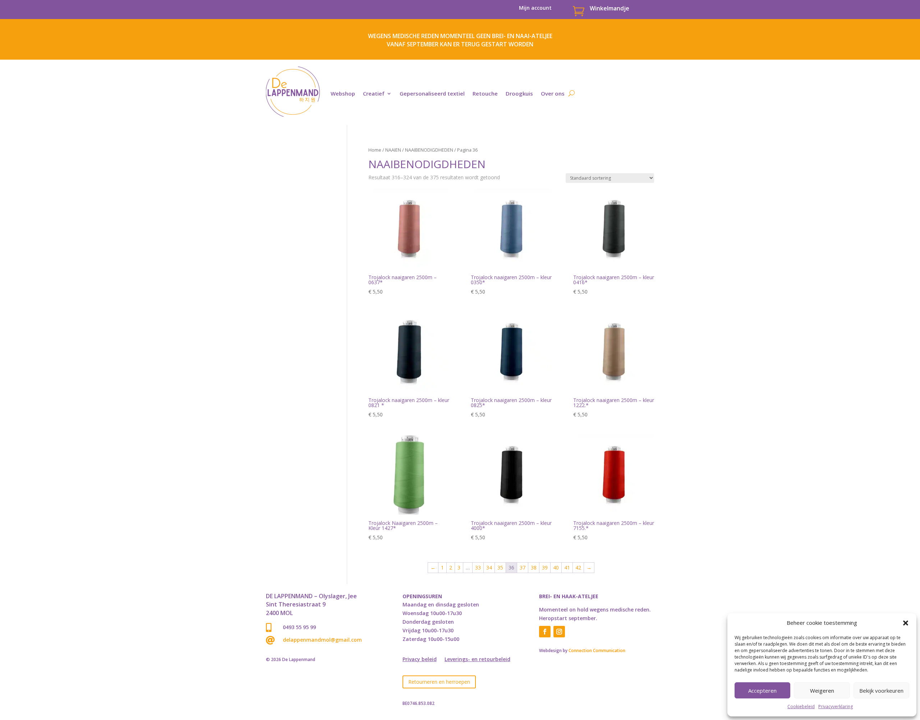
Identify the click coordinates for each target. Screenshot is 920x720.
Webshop (343, 93)
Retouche (485, 93)
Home (374, 150)
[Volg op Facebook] (545, 631)
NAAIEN (393, 150)
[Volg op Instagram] (559, 631)
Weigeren (822, 690)
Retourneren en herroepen (439, 681)
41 (567, 567)
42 (578, 567)
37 (522, 567)
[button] (905, 623)
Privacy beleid (419, 660)
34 (489, 567)
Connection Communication (597, 650)
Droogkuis (519, 93)
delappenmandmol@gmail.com (322, 639)
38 (534, 567)
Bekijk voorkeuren (881, 690)
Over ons (553, 93)
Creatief (374, 93)
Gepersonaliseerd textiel (432, 93)
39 (545, 567)
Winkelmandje (609, 8)
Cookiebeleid (801, 706)
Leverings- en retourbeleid (477, 660)
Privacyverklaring (835, 706)
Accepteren (762, 690)
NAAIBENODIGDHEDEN (429, 150)
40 (556, 567)
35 (500, 567)
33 (478, 567)
